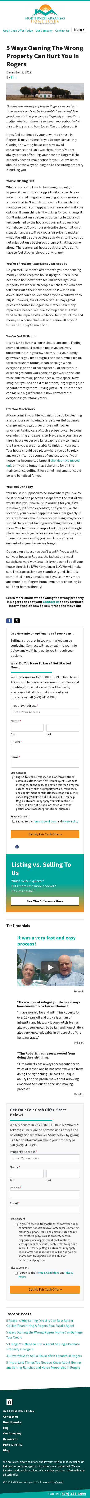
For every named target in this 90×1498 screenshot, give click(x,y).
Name (16, 721)
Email (16, 757)
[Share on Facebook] (9, 620)
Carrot (59, 1482)
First (13, 734)
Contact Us (62, 30)
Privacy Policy (70, 822)
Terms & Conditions (45, 822)
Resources (10, 1439)
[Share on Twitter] (17, 620)
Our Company (44, 30)
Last (48, 734)
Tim (13, 77)
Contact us (51, 602)
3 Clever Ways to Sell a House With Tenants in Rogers (44, 1356)
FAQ (5, 1428)
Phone (16, 741)
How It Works (12, 1422)
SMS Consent (18, 773)
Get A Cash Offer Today (18, 30)
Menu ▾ (79, 29)
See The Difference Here (45, 901)
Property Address (24, 705)
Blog (6, 1450)
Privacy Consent (20, 816)
